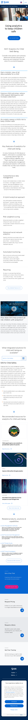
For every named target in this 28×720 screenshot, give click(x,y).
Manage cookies (14, 709)
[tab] (11, 358)
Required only (14, 705)
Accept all (14, 701)
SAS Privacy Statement (10, 692)
